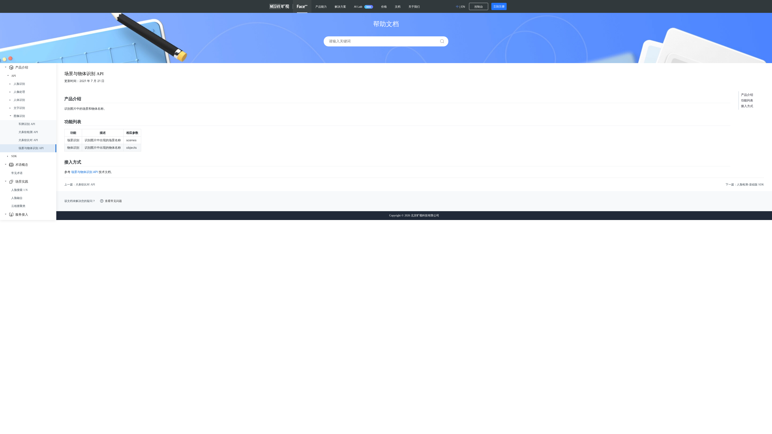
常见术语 (17, 173)
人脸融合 (17, 198)
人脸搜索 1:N (19, 189)
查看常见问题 (113, 201)
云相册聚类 (18, 206)
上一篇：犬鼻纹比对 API (79, 184)
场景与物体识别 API (84, 172)
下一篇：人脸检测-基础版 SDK (745, 184)
